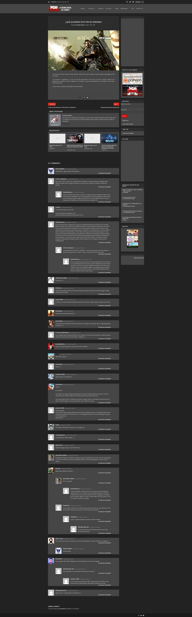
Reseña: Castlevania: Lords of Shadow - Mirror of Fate (132, 190)
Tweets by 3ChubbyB (127, 133)
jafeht (57, 354)
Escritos (91, 8)
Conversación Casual (129, 198)
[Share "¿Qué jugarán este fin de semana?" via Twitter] (87, 97)
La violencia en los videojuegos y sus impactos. (131, 204)
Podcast (101, 8)
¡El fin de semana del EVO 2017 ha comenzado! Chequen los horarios (109, 147)
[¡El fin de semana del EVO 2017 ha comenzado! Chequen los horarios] (110, 138)
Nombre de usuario (125, 104)
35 (94, 25)
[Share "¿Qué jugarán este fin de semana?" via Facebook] (84, 97)
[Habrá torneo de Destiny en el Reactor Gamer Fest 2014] (75, 138)
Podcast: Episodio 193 (63, 2)
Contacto (139, 8)
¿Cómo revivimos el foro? (129, 197)
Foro (116, 8)
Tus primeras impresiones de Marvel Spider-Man (131, 218)
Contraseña (124, 109)
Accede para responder (104, 173)
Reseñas (126, 192)
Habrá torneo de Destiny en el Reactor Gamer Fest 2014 (75, 147)
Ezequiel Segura (80, 25)
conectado (62, 608)
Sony (125, 220)
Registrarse (125, 120)
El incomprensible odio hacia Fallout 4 (132, 211)
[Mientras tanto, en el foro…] (57, 138)
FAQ (132, 8)
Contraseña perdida (127, 124)
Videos (83, 8)
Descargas (124, 8)
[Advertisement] (132, 42)
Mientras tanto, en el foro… (56, 146)
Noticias (108, 8)
